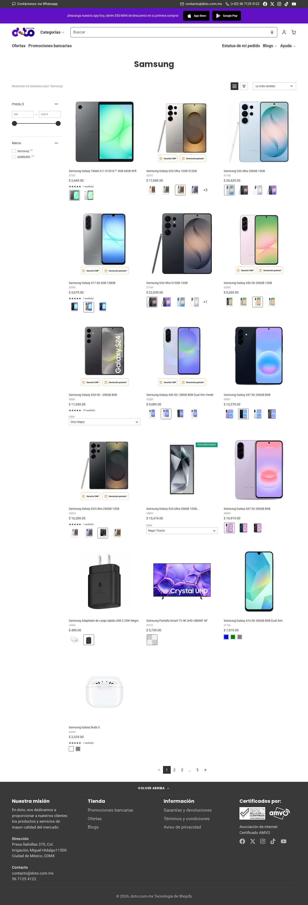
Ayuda (286, 45)
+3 (208, 191)
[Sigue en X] (272, 4)
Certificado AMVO (254, 832)
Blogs (268, 45)
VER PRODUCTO (104, 161)
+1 (208, 303)
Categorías (50, 32)
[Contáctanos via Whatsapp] (34, 4)
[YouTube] (294, 4)
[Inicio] (23, 32)
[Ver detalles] (264, 813)
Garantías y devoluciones (188, 810)
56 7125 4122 (24, 879)
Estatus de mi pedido (241, 45)
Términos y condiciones (187, 818)
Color (72, 416)
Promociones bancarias (50, 45)
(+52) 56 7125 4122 (245, 4)
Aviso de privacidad (182, 827)
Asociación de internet (258, 826)
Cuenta (284, 32)
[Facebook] (265, 4)
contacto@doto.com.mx (203, 4)
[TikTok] (287, 4)
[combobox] (169, 32)
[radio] (74, 195)
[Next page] (205, 770)
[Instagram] (279, 4)
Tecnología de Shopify (173, 896)
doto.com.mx (142, 896)
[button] (234, 86)
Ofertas (18, 45)
